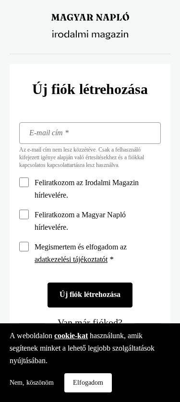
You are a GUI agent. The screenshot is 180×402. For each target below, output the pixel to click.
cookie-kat (71, 335)
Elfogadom (88, 382)
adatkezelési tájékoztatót (71, 259)
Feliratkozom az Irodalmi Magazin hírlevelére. (87, 188)
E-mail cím (49, 134)
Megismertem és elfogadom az (81, 253)
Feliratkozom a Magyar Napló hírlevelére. (80, 221)
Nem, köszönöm (32, 382)
